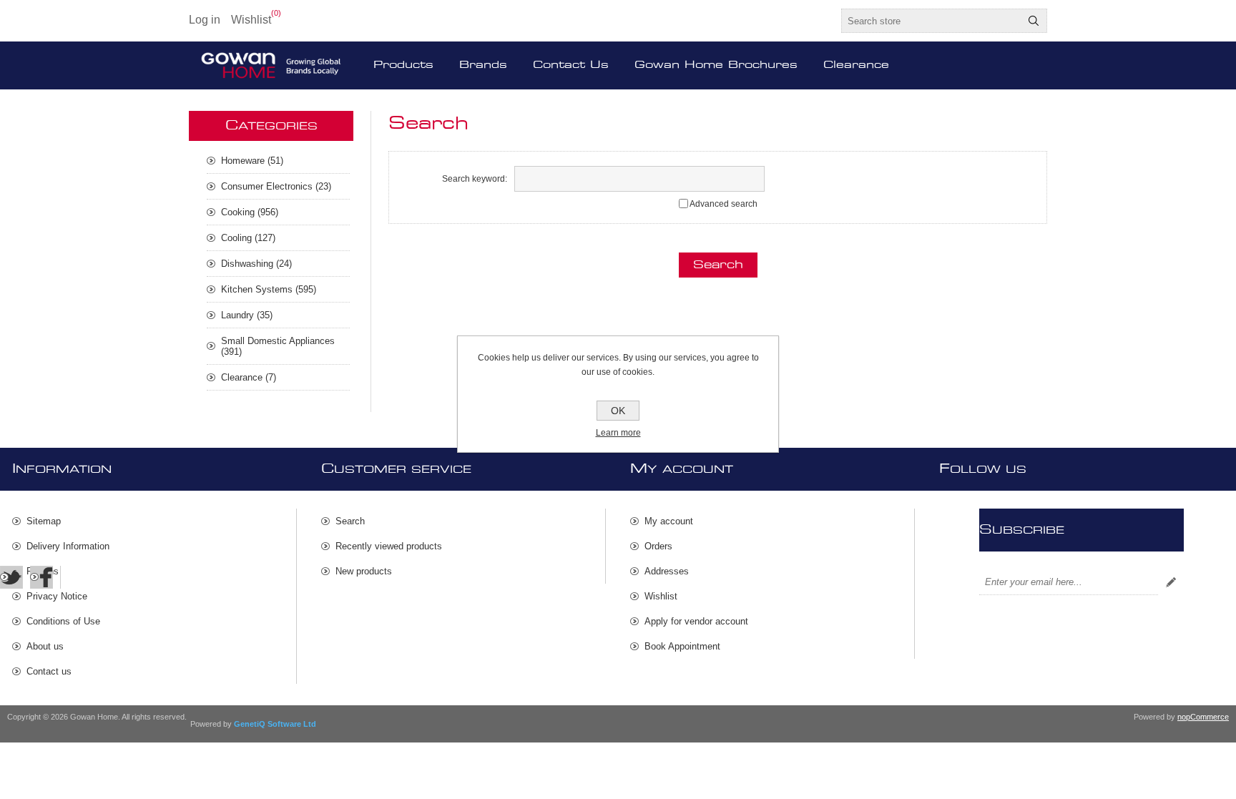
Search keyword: (474, 179)
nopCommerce (1203, 716)
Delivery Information (67, 546)
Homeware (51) (252, 160)
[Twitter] (11, 577)
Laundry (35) (247, 315)
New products (363, 571)
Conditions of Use (63, 621)
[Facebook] (41, 577)
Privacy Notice (56, 596)
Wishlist (660, 596)
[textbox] (931, 20)
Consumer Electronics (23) (276, 186)
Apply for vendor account (696, 621)
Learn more (618, 433)
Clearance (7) (248, 377)
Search (1033, 20)
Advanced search (723, 204)
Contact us (49, 671)
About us (45, 646)
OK (618, 410)
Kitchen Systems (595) (268, 289)
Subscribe (1171, 582)
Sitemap (43, 521)
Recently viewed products (388, 546)
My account (668, 521)
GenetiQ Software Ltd (275, 724)
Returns (42, 571)
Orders (658, 546)
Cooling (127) (248, 237)
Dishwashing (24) (256, 263)
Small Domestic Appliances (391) (278, 346)
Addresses (666, 571)
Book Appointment (682, 646)
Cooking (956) (249, 212)
